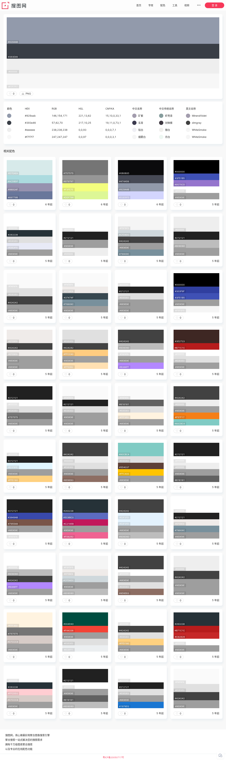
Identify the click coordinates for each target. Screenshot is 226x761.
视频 (186, 5)
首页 (138, 5)
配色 (162, 5)
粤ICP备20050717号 (113, 757)
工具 (174, 5)
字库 (150, 5)
